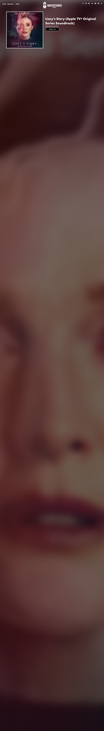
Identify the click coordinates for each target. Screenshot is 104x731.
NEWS (17, 4)
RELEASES (10, 4)
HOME (4, 4)
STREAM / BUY (52, 29)
